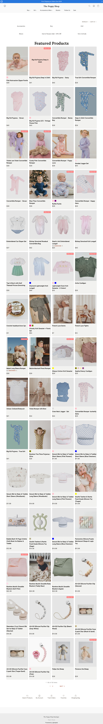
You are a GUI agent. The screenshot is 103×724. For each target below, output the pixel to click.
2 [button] (52, 686)
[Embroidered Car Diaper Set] (17, 224)
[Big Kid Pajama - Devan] (17, 101)
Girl (35, 10)
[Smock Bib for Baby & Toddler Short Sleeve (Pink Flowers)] (63, 434)
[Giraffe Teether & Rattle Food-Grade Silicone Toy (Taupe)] (85, 477)
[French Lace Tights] (85, 309)
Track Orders (51, 698)
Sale (74, 10)
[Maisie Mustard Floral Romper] (40, 351)
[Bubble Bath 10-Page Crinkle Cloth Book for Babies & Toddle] (17, 522)
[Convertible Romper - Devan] (17, 184)
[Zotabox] (1, 1)
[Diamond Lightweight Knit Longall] (40, 266)
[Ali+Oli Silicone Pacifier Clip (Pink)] (40, 652)
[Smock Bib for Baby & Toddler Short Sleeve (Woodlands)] (17, 477)
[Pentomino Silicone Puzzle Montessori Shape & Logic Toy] (85, 522)
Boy (28, 10)
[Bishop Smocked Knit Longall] (85, 224)
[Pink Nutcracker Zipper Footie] (17, 61)
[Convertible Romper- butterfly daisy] (85, 392)
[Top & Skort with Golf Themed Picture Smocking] (17, 266)
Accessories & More (46, 10)
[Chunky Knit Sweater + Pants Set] (40, 309)
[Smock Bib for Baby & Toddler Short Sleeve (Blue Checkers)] (85, 434)
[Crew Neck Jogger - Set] (63, 392)
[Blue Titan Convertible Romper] (40, 184)
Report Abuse (51, 720)
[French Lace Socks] (63, 309)
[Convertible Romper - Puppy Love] (63, 144)
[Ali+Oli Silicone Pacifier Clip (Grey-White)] (40, 609)
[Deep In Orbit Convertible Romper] (85, 101)
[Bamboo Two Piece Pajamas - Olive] (40, 434)
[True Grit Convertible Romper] (85, 61)
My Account (39, 698)
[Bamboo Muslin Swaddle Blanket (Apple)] (63, 567)
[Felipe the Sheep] (63, 652)
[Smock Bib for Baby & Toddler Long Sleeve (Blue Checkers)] (63, 522)
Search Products (27, 698)
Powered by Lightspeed (51, 722)
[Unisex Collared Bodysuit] (17, 392)
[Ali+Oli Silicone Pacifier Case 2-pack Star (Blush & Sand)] (85, 609)
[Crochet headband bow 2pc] (17, 309)
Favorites (63, 698)
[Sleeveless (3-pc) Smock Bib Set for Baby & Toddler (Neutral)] (17, 609)
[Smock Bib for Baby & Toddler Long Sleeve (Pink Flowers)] (63, 477)
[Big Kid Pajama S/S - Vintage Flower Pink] (40, 101)
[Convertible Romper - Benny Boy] (63, 101)
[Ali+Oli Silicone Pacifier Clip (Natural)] (85, 567)
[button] (51, 6)
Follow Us (67, 10)
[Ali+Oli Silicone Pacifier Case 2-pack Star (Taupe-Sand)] (17, 652)
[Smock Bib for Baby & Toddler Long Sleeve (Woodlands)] (40, 477)
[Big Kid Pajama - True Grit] (17, 434)
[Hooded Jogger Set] (85, 144)
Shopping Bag (75, 698)
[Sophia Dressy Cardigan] (85, 351)
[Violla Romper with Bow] (40, 392)
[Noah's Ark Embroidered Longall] (63, 224)
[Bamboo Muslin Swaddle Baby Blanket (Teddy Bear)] (40, 567)
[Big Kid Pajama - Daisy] (63, 61)
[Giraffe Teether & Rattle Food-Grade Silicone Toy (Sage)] (40, 522)
